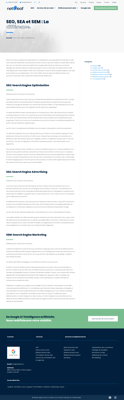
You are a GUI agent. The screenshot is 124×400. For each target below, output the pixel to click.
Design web (96, 68)
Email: (9, 364)
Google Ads (86, 8)
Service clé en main (45, 8)
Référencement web (67, 8)
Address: (10, 368)
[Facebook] (110, 397)
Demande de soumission (105, 8)
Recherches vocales (99, 70)
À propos (83, 2)
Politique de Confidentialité (72, 397)
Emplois (91, 2)
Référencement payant (100, 77)
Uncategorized (97, 79)
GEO (32, 8)
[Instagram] (115, 397)
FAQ (76, 2)
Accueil (9, 38)
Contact (106, 2)
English (114, 2)
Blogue (99, 2)
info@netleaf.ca (18, 364)
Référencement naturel (100, 74)
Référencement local (99, 72)
